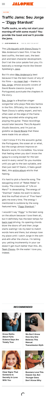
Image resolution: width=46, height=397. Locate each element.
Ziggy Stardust (26, 206)
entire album (19, 170)
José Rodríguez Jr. (12, 43)
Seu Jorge (7, 84)
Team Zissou (8, 249)
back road (7, 222)
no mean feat (21, 81)
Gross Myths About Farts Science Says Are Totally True (10, 338)
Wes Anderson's (23, 74)
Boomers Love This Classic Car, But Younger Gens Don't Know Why (35, 376)
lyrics (5, 157)
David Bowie (20, 131)
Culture (6, 12)
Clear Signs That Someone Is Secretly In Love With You (10, 376)
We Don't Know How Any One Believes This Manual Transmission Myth (34, 339)
